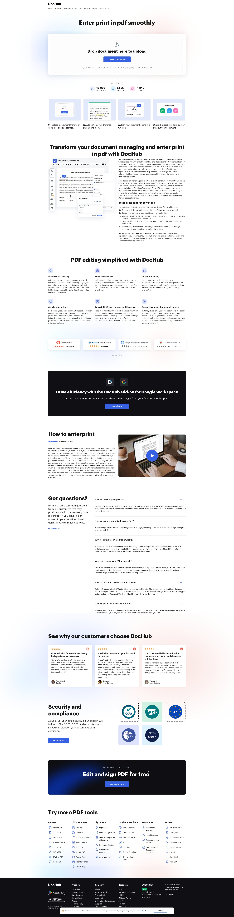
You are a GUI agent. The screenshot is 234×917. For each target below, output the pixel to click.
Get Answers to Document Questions (152, 850)
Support (98, 904)
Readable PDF (175, 842)
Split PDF (79, 847)
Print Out (173, 862)
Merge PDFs (81, 852)
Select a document (117, 59)
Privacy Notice (101, 895)
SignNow (122, 901)
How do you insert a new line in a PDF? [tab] (113, 603)
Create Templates (130, 852)
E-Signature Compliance (105, 901)
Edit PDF (79, 828)
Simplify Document (154, 835)
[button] (152, 456)
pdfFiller (121, 895)
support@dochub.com (172, 885)
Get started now (117, 784)
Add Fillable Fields (83, 837)
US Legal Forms (124, 898)
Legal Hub (99, 898)
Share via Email (129, 837)
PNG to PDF (57, 837)
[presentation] (117, 54)
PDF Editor (76, 889)
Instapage (122, 907)
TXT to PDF (57, 832)
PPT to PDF (57, 847)
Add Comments (129, 828)
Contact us (52, 528)
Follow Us (171, 895)
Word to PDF (58, 828)
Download (174, 857)
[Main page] (54, 4)
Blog (120, 889)
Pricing (74, 901)
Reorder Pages (82, 862)
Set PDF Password (177, 837)
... (146, 911)
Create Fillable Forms (128, 858)
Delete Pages (81, 867)
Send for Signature (107, 832)
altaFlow (121, 904)
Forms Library (77, 904)
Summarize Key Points (152, 841)
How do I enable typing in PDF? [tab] (109, 499)
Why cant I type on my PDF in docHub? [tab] (113, 561)
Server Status (77, 898)
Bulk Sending (104, 857)
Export (172, 852)
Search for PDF (175, 847)
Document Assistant (150, 829)
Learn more (58, 740)
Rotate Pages (81, 857)
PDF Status (127, 847)
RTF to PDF (57, 862)
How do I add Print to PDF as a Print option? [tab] (115, 582)
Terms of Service (102, 892)
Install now (117, 406)
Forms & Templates (79, 892)
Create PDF (80, 832)
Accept (160, 911)
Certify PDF (174, 832)
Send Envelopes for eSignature (107, 838)
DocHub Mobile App (126, 892)
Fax (124, 842)
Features (75, 907)
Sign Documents (78, 895)
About (97, 889)
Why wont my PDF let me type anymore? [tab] (114, 540)
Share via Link (128, 832)
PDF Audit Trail (176, 828)
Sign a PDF (103, 828)
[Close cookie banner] (172, 910)
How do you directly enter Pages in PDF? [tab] (114, 521)
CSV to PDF (57, 852)
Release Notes (101, 907)
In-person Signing (106, 845)
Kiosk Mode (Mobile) (104, 851)
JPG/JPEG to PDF (59, 842)
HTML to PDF (58, 857)
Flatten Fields (81, 842)
